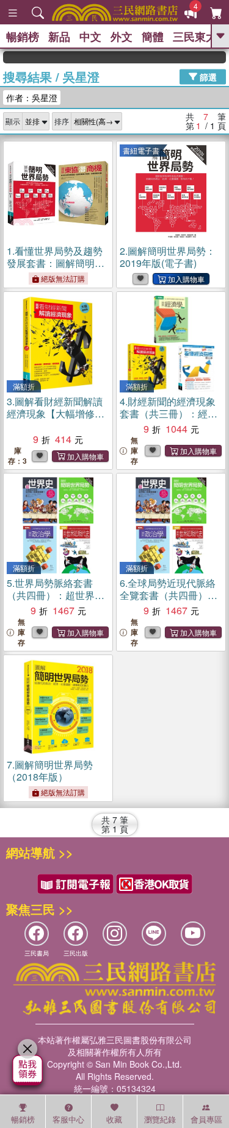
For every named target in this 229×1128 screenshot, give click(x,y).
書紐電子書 (141, 150)
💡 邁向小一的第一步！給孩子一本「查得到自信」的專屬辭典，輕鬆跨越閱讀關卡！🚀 (220, 57)
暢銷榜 (22, 36)
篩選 (207, 76)
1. (55, 269)
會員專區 (206, 1119)
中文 (90, 36)
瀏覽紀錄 (160, 1119)
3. (55, 413)
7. (50, 770)
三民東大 (195, 36)
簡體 (153, 36)
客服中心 (68, 1119)
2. (168, 257)
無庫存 (134, 450)
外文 (122, 36)
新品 (59, 36)
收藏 (114, 1119)
